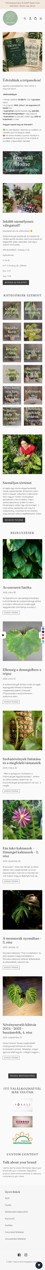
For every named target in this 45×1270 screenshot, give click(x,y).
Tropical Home (18, 1262)
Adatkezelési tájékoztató (16, 1212)
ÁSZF (7, 1198)
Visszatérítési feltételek (15, 1239)
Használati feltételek (14, 1232)
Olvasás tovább (14, 520)
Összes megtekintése (22, 1076)
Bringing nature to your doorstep (22, 169)
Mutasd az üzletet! (16, 282)
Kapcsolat (9, 1218)
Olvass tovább (11, 613)
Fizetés (8, 1205)
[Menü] (40, 18)
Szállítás (9, 1225)
